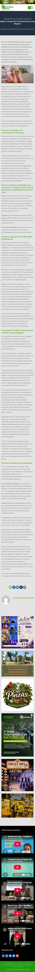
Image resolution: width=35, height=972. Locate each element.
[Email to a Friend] (21, 587)
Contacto (29, 965)
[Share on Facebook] (14, 587)
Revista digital (7, 965)
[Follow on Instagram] (6, 955)
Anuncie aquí (17, 966)
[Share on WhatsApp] (10, 587)
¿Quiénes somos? (9, 963)
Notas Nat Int (8, 19)
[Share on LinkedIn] (24, 587)
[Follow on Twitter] (10, 955)
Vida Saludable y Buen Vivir (22, 19)
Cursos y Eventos (19, 965)
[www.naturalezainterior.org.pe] (12, 7)
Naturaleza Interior (27, 29)
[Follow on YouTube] (17, 955)
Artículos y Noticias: (23, 963)
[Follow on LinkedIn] (13, 955)
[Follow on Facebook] (3, 955)
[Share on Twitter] (17, 587)
